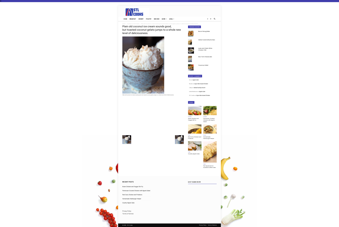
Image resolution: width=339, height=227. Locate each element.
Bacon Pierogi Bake (204, 31)
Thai (189, 135)
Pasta (204, 135)
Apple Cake (195, 80)
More (163, 19)
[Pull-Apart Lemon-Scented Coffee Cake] (210, 152)
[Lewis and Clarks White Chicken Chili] (191, 50)
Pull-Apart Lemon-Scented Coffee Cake (209, 166)
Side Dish (156, 19)
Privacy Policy (126, 211)
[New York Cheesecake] (190, 59)
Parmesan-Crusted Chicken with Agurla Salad (209, 120)
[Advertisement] (153, 116)
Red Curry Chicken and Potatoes (194, 137)
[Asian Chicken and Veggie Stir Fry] (194, 110)
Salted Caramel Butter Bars (206, 40)
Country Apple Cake (194, 154)
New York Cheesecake (205, 57)
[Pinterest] (210, 19)
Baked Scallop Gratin (199, 87)
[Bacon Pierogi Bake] (190, 33)
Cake (189, 152)
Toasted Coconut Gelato (133, 23)
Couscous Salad (203, 65)
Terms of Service (127, 214)
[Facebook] (207, 19)
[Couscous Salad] (191, 67)
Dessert (141, 19)
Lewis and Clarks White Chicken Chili (205, 49)
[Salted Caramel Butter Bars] (190, 42)
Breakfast (133, 19)
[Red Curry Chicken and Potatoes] (194, 129)
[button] (214, 19)
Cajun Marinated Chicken (201, 84)
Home (125, 19)
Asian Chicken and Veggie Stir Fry (193, 119)
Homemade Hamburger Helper (208, 137)
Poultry (148, 19)
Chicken (190, 116)
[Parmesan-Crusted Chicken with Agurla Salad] (210, 110)
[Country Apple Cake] (194, 145)
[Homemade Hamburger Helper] (210, 129)
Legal (171, 19)
